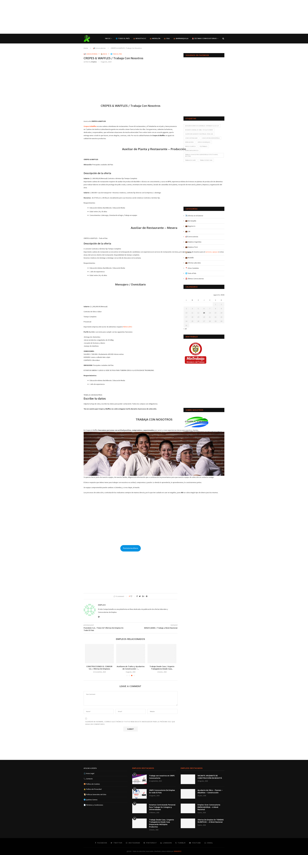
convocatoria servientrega (211, 138)
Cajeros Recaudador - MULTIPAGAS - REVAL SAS (199, 134)
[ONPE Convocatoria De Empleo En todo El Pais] (139, 794)
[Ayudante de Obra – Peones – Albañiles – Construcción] (188, 794)
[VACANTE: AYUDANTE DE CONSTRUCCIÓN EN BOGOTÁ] (188, 779)
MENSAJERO (127, 327)
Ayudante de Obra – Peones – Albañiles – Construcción (210, 791)
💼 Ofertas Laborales (193, 263)
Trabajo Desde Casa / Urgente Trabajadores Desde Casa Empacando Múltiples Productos (161, 823)
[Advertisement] (72, 17)
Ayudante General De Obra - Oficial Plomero (199, 130)
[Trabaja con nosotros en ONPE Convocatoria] (139, 779)
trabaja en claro (190, 160)
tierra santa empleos (191, 150)
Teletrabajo (203, 146)
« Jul (185, 329)
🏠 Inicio (104, 54)
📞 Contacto (88, 779)
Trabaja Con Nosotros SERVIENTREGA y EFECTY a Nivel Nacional (201, 155)
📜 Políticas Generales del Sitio (95, 794)
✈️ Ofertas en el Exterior (194, 216)
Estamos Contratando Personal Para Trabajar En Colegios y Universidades (162, 807)
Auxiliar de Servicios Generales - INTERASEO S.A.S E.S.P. (202, 126)
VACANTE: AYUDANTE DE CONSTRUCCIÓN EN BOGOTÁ (210, 777)
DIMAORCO (177, 851)
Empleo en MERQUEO (204, 142)
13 (204, 313)
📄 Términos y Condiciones (93, 805)
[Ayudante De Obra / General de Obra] (162, 653)
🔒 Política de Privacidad (93, 789)
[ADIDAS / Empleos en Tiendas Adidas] (130, 653)
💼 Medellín (155, 38)
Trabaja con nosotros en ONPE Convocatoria (162, 777)
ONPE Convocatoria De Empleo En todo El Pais (162, 791)
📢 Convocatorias (99, 48)
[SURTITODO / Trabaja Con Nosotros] (99, 653)
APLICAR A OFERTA (90, 768)
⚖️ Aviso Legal (89, 773)
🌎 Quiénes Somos (90, 800)
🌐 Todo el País (123, 38)
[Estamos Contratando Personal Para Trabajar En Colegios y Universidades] (139, 808)
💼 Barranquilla (180, 38)
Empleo (94, 62)
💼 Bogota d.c (139, 38)
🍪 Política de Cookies (92, 784)
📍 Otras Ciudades (192, 268)
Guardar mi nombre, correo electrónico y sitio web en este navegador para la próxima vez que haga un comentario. (130, 723)
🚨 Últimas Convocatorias (204, 38)
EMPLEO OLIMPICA (190, 146)
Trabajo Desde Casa (206, 160)
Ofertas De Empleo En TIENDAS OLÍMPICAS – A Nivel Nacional (211, 821)
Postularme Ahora (130, 548)
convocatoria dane (191, 138)
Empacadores (189, 142)
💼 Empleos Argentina (193, 242)
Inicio (107, 38)
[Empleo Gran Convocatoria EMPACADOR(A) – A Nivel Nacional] (188, 808)
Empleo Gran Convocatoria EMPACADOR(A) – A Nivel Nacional (209, 807)
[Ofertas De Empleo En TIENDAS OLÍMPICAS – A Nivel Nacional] (188, 823)
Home (86, 48)
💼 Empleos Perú (191, 247)
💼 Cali (167, 38)
